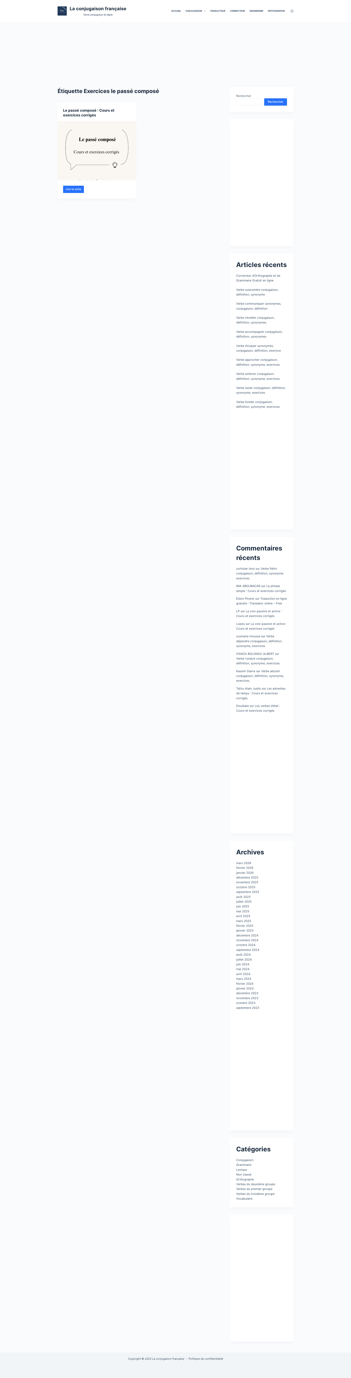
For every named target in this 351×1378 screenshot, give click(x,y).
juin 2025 (242, 906)
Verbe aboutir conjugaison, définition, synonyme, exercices (260, 676)
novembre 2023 (247, 998)
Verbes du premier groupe (254, 1189)
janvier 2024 (245, 988)
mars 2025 (243, 921)
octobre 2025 (245, 887)
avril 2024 (243, 974)
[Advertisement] (175, 49)
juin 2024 (242, 964)
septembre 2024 (247, 950)
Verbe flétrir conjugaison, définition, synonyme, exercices (260, 573)
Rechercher (243, 96)
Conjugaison (244, 1160)
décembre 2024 (247, 935)
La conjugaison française (98, 8)
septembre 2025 (247, 892)
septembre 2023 (247, 1008)
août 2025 (243, 897)
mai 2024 (242, 969)
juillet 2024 (244, 959)
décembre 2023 (247, 993)
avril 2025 (243, 916)
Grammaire (256, 11)
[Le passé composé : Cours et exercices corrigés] (97, 150)
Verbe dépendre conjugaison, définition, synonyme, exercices (259, 641)
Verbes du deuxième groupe (255, 1184)
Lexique (241, 1169)
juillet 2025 (244, 901)
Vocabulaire (244, 1198)
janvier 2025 (245, 930)
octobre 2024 (245, 945)
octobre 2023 (245, 1003)
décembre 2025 (247, 877)
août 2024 (243, 954)
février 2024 (244, 983)
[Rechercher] (292, 11)
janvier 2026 (245, 872)
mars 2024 (243, 978)
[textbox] (175, 1368)
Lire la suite (75, 190)
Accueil (176, 11)
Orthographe (276, 11)
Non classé (243, 1174)
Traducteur (217, 11)
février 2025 (244, 926)
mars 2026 (243, 863)
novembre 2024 (247, 940)
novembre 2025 (247, 882)
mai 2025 (242, 911)
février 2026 (244, 868)
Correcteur (237, 11)
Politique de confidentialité (205, 1358)
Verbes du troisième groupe (255, 1194)
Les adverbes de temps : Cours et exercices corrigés (260, 693)
